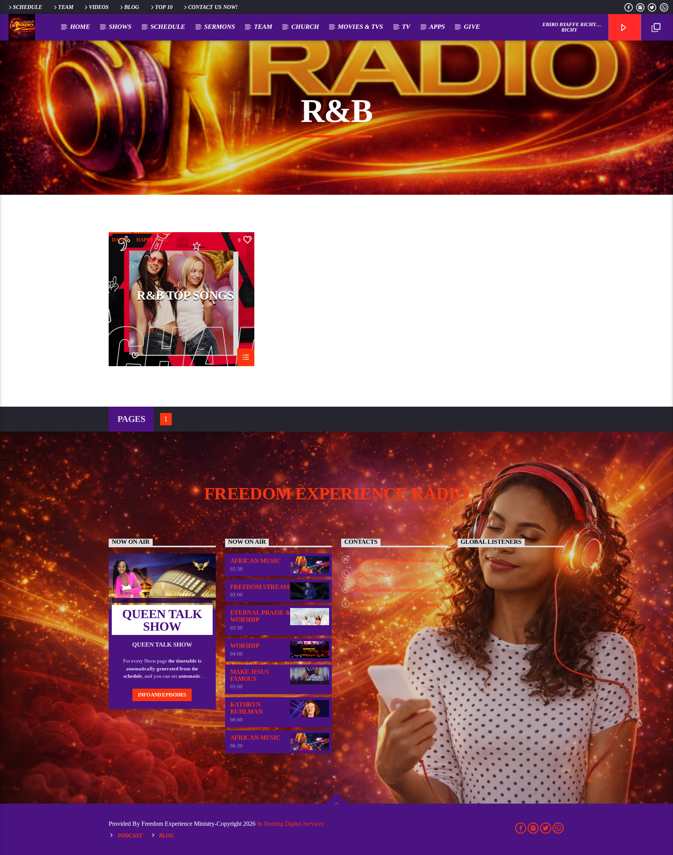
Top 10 (164, 7)
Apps (437, 26)
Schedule (27, 7)
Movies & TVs (360, 26)
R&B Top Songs (185, 295)
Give (472, 26)
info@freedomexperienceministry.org (395, 590)
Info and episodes (162, 695)
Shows (120, 26)
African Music (255, 560)
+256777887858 (372, 575)
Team (65, 7)
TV (406, 26)
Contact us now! (213, 7)
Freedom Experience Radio (336, 493)
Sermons (219, 26)
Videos (99, 7)
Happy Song (152, 240)
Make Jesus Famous (249, 675)
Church (305, 26)
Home (80, 26)
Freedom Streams (261, 587)
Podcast (130, 835)
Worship (244, 645)
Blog (131, 7)
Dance (120, 240)
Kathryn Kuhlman (246, 708)
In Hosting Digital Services (290, 823)
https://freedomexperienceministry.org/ (397, 560)
